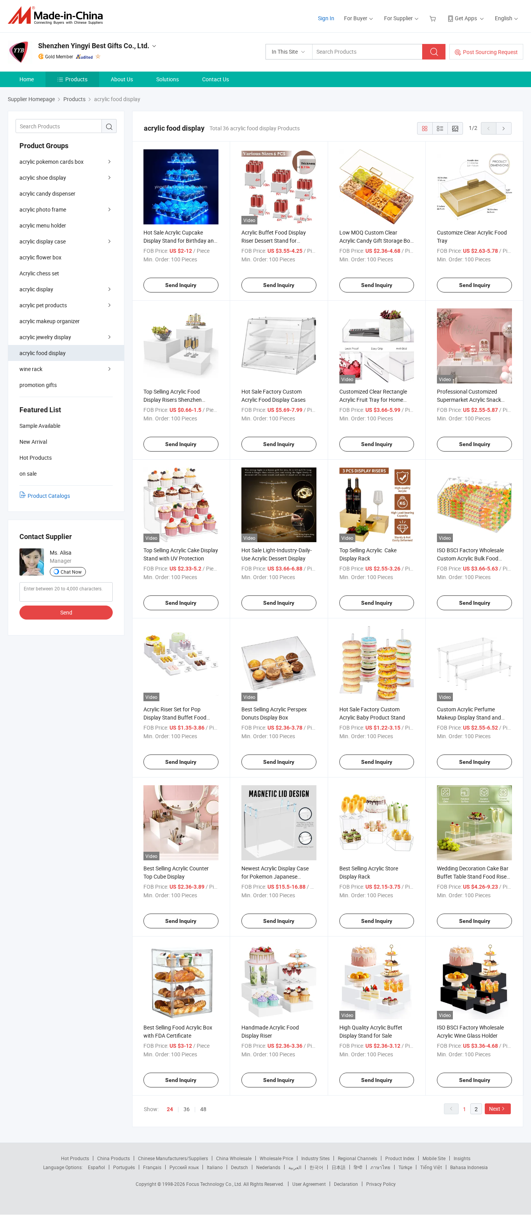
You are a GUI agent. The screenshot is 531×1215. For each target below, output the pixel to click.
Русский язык (184, 1167)
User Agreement (309, 1184)
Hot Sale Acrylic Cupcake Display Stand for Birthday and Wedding (180, 240)
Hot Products (75, 1158)
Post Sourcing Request (490, 52)
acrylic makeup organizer (49, 321)
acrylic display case (42, 241)
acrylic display (36, 289)
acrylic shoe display (42, 177)
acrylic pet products (43, 305)
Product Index (399, 1158)
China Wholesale (234, 1158)
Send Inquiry (180, 285)
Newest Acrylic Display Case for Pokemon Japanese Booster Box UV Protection (275, 876)
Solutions (167, 79)
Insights (462, 1158)
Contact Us (215, 79)
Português (124, 1167)
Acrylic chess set (39, 273)
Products (76, 79)
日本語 (339, 1167)
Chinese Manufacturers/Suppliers (173, 1158)
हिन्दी (358, 1167)
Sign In (326, 18)
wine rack (30, 369)
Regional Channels (357, 1158)
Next (494, 1108)
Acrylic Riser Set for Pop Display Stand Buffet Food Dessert (174, 717)
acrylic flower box (40, 257)
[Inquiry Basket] (434, 18)
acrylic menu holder (42, 225)
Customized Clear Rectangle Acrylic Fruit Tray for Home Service (373, 399)
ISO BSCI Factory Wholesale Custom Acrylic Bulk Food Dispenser (470, 558)
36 (186, 1109)
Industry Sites (315, 1158)
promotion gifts (38, 385)
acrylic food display (42, 353)
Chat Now (71, 572)
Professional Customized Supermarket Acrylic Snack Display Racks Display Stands (472, 399)
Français (152, 1167)
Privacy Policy (381, 1184)
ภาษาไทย (380, 1167)
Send (66, 612)
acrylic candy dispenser (47, 193)
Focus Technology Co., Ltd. (214, 1184)
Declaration (346, 1184)
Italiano (215, 1167)
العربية (294, 1167)
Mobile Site (434, 1158)
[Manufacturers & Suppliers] (58, 15)
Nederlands (268, 1167)
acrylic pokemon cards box (51, 161)
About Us (122, 79)
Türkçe (405, 1167)
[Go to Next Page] (503, 128)
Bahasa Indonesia (469, 1167)
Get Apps (466, 18)
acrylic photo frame (42, 209)
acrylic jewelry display (45, 337)
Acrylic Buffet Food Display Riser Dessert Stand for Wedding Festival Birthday (273, 240)
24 (170, 1109)
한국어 (316, 1167)
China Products (113, 1158)
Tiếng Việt (431, 1167)
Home (26, 79)
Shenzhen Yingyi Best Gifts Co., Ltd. (93, 46)
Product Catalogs (49, 495)
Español (96, 1167)
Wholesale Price (276, 1158)
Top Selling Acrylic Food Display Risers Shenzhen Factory (172, 399)
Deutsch (239, 1167)
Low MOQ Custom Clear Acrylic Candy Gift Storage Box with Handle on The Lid (376, 240)
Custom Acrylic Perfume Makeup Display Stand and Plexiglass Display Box (469, 717)
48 (203, 1109)
